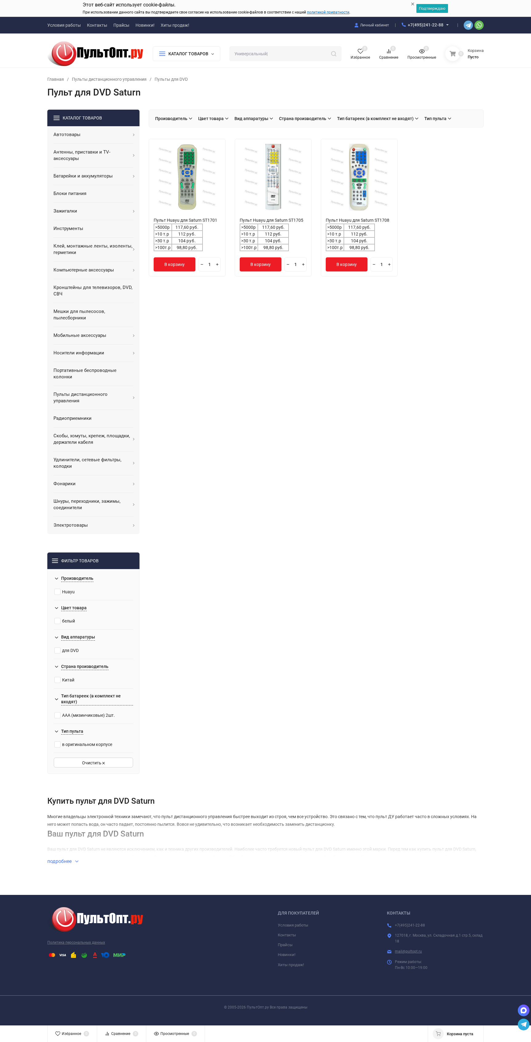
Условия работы (293, 925)
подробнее (60, 861)
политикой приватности (328, 12)
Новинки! (286, 954)
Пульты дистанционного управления (109, 79)
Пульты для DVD (171, 79)
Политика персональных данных (76, 942)
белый (68, 621)
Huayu (68, 591)
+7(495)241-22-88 (425, 24)
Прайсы (285, 944)
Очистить (92, 762)
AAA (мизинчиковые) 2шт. (88, 715)
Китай (68, 679)
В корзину (174, 264)
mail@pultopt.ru (408, 951)
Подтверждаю (432, 8)
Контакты (287, 935)
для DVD (70, 650)
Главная (55, 79)
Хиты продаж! (291, 964)
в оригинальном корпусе (87, 744)
